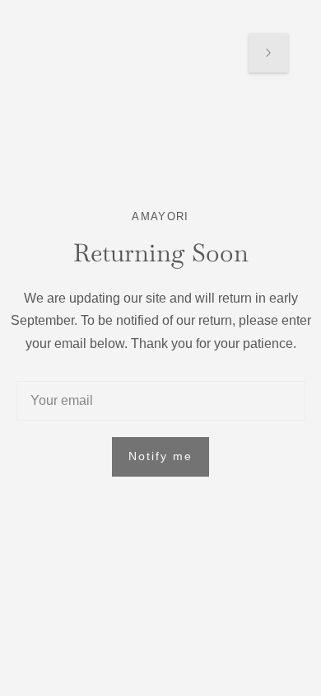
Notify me (160, 456)
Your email (60, 381)
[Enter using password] (268, 52)
